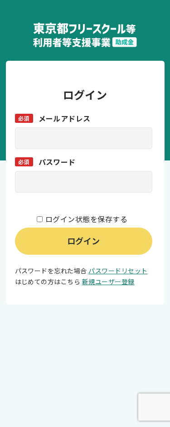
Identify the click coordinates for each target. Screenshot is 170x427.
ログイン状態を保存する (86, 219)
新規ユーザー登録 (108, 281)
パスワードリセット (117, 270)
